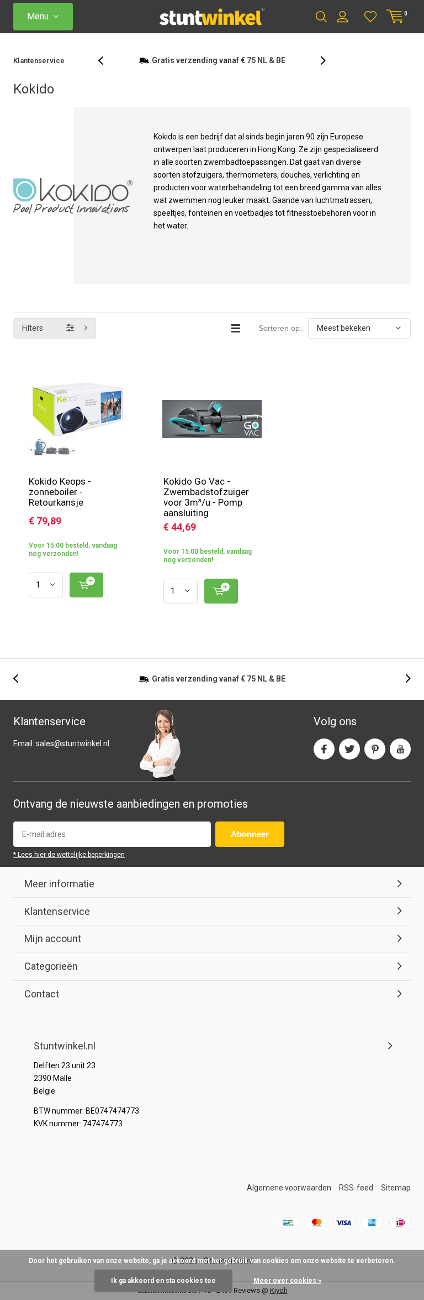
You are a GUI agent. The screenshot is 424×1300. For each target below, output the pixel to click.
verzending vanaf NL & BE (218, 60)
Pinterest (374, 749)
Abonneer (250, 834)
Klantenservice (39, 60)
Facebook (324, 749)
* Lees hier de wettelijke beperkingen (69, 855)
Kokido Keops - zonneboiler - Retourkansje (60, 492)
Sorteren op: (280, 328)
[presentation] (106, 60)
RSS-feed (356, 1187)
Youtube (400, 749)
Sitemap (396, 1187)
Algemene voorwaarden (289, 1187)
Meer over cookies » (287, 1281)
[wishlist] (370, 16)
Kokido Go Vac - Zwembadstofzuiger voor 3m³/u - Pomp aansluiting (206, 497)
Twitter (349, 749)
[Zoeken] (321, 16)
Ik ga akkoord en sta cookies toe (163, 1281)
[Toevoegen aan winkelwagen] (86, 585)
